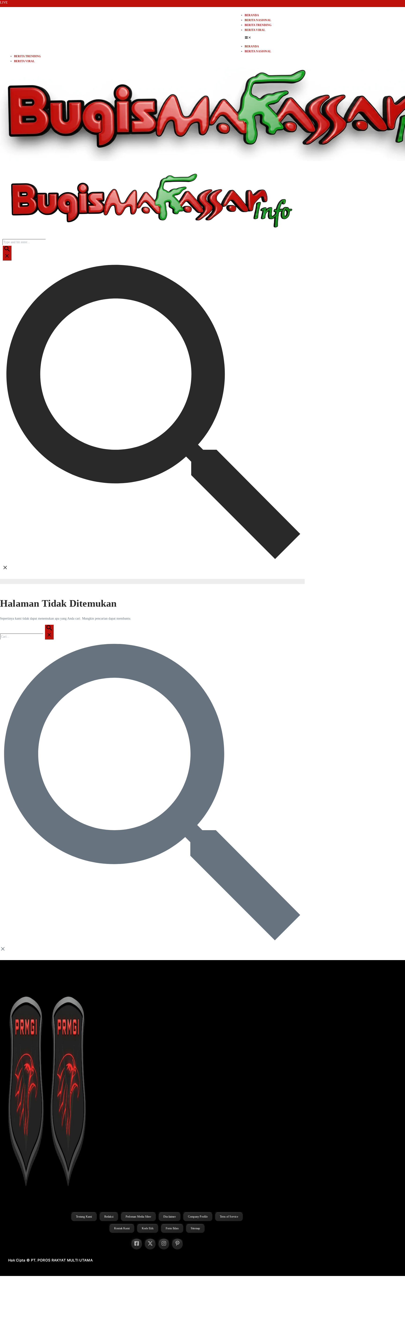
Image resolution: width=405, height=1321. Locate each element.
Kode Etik (148, 1228)
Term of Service (229, 1216)
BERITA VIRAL (255, 30)
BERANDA (252, 15)
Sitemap (195, 1228)
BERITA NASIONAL (258, 20)
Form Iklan (172, 1228)
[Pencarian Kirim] (7, 253)
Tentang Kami (84, 1216)
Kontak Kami (122, 1228)
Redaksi (108, 1216)
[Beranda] (150, 236)
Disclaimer (169, 1216)
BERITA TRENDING (258, 25)
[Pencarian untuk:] (27, 636)
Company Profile (198, 1216)
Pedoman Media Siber (138, 1216)
